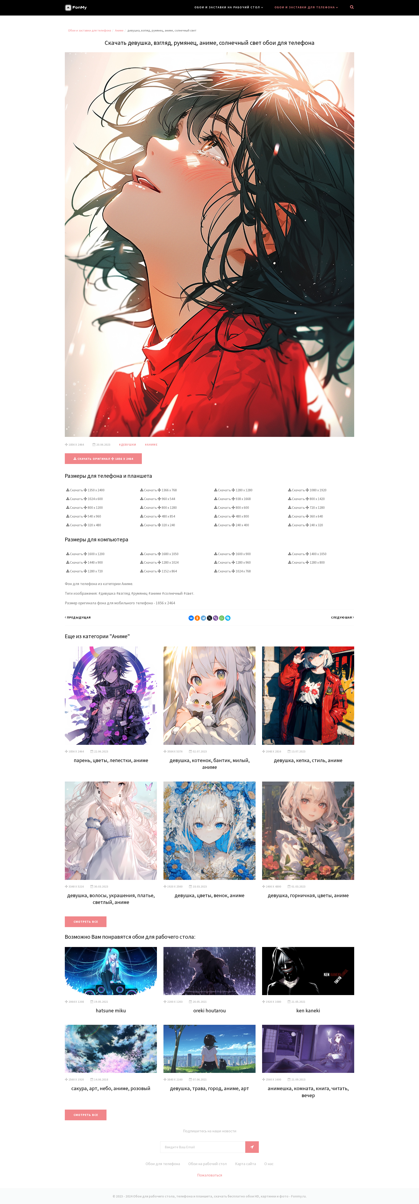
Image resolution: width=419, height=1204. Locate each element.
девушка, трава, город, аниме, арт (209, 1088)
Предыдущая (79, 617)
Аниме (119, 30)
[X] (209, 618)
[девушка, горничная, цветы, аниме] (308, 831)
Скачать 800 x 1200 (86, 507)
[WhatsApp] (221, 618)
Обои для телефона (163, 1163)
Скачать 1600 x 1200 (87, 554)
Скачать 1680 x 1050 (161, 554)
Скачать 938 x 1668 (234, 499)
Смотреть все (86, 922)
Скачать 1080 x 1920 (308, 490)
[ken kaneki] (308, 971)
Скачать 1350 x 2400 (87, 490)
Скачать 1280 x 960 (234, 562)
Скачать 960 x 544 (159, 499)
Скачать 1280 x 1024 (161, 562)
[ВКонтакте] (191, 618)
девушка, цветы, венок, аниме (209, 895)
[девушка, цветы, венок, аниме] (209, 831)
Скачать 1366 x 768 (160, 490)
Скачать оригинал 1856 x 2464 (105, 459)
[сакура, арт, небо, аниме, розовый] (111, 1049)
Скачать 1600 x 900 (234, 554)
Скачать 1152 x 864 (160, 571)
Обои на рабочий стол (207, 1163)
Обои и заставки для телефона (305, 7)
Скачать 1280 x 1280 (234, 490)
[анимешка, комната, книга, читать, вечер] (308, 1049)
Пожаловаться (209, 1175)
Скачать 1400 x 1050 (308, 554)
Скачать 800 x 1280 (160, 507)
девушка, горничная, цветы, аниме (308, 895)
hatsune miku (111, 1010)
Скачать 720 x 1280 (308, 507)
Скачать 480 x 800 (233, 516)
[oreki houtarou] (209, 971)
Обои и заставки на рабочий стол (227, 7)
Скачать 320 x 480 (85, 525)
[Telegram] (203, 618)
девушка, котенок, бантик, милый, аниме (210, 763)
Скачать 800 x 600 (233, 507)
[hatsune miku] (111, 971)
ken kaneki (308, 1010)
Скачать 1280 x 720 (86, 571)
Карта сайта (245, 1163)
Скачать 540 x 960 (85, 516)
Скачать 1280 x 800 (308, 562)
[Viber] (215, 618)
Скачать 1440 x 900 (86, 562)
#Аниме (151, 445)
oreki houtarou (209, 1010)
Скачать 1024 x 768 (234, 571)
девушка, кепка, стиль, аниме (308, 760)
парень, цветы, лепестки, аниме (111, 760)
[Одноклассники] (197, 618)
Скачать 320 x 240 (159, 525)
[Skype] (227, 618)
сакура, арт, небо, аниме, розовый (110, 1088)
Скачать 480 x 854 (159, 516)
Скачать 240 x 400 (233, 525)
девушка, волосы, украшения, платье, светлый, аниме (111, 898)
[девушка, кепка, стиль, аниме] (308, 695)
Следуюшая (341, 617)
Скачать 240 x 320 (307, 525)
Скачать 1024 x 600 (86, 499)
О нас (268, 1163)
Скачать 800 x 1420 (308, 499)
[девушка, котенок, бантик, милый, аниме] (209, 695)
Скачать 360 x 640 (307, 516)
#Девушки (127, 445)
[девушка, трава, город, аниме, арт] (209, 1049)
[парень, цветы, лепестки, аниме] (111, 695)
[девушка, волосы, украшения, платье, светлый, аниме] (111, 831)
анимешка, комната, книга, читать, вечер (308, 1091)
